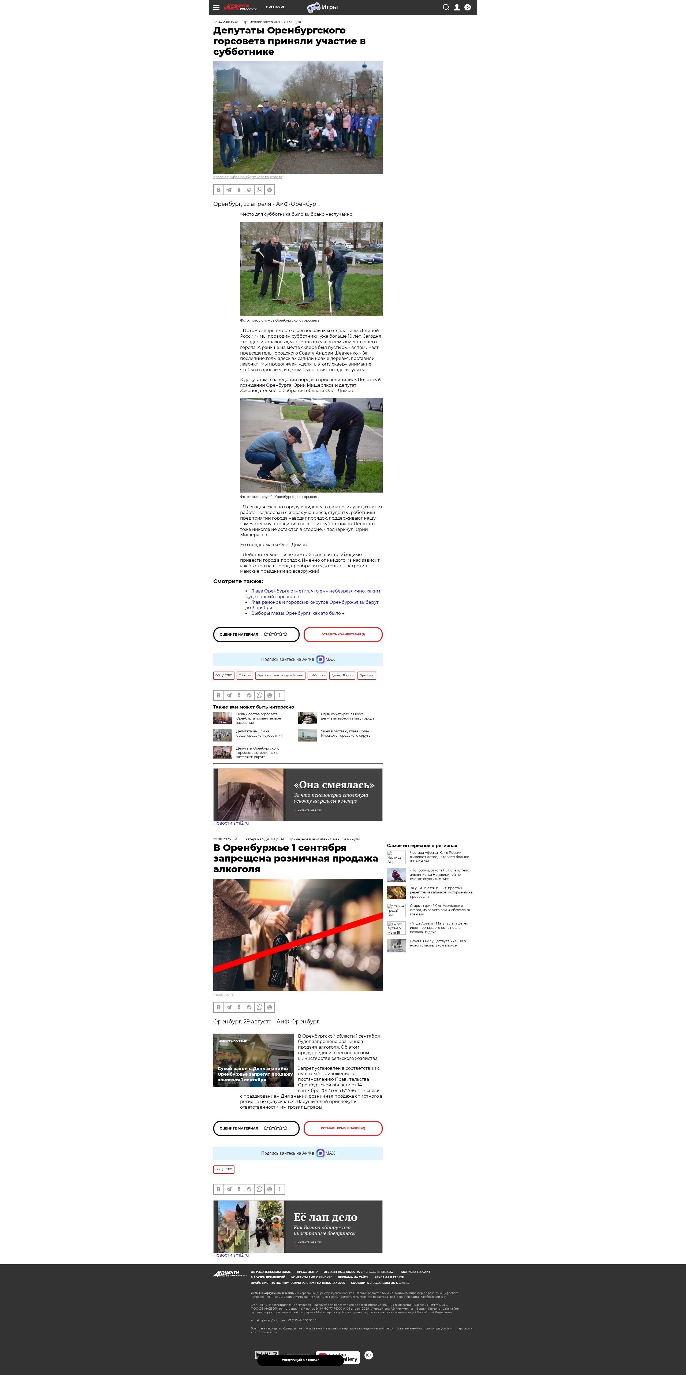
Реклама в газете (389, 1277)
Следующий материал (300, 1360)
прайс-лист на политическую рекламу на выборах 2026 (298, 1283)
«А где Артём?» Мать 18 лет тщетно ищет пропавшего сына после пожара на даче (439, 927)
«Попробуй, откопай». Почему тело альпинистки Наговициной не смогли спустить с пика (439, 874)
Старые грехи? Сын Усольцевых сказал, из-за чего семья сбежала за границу (440, 910)
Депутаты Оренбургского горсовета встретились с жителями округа (257, 752)
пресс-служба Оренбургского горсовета (247, 177)
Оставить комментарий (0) (343, 1128)
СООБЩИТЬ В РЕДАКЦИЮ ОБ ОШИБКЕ (380, 1283)
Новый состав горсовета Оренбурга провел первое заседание (258, 718)
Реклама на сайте (353, 1277)
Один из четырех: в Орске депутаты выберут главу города (347, 716)
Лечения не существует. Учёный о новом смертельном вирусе (438, 943)
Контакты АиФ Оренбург (311, 1277)
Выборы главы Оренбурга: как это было (296, 613)
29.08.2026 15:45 (226, 839)
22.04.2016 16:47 (225, 22)
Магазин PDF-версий (268, 1277)
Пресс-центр (307, 1272)
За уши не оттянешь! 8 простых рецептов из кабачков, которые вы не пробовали (441, 892)
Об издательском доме (271, 1272)
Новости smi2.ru (231, 823)
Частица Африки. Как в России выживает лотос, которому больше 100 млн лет (439, 857)
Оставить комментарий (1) (343, 634)
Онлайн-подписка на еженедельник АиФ (358, 1272)
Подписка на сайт (415, 1272)
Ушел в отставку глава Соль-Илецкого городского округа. (346, 733)
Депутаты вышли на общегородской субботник (259, 733)
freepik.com (223, 995)
